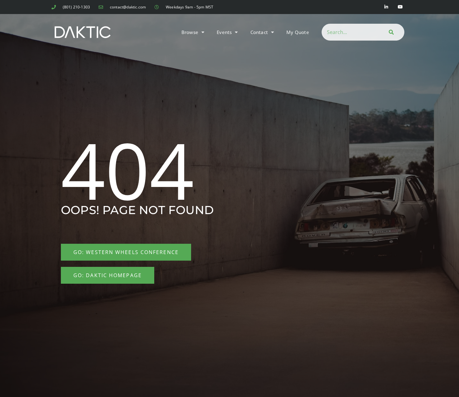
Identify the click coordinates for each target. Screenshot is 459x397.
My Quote (297, 32)
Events (224, 32)
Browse (189, 32)
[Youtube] (400, 7)
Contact (259, 32)
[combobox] (349, 32)
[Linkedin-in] (386, 7)
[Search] (390, 32)
